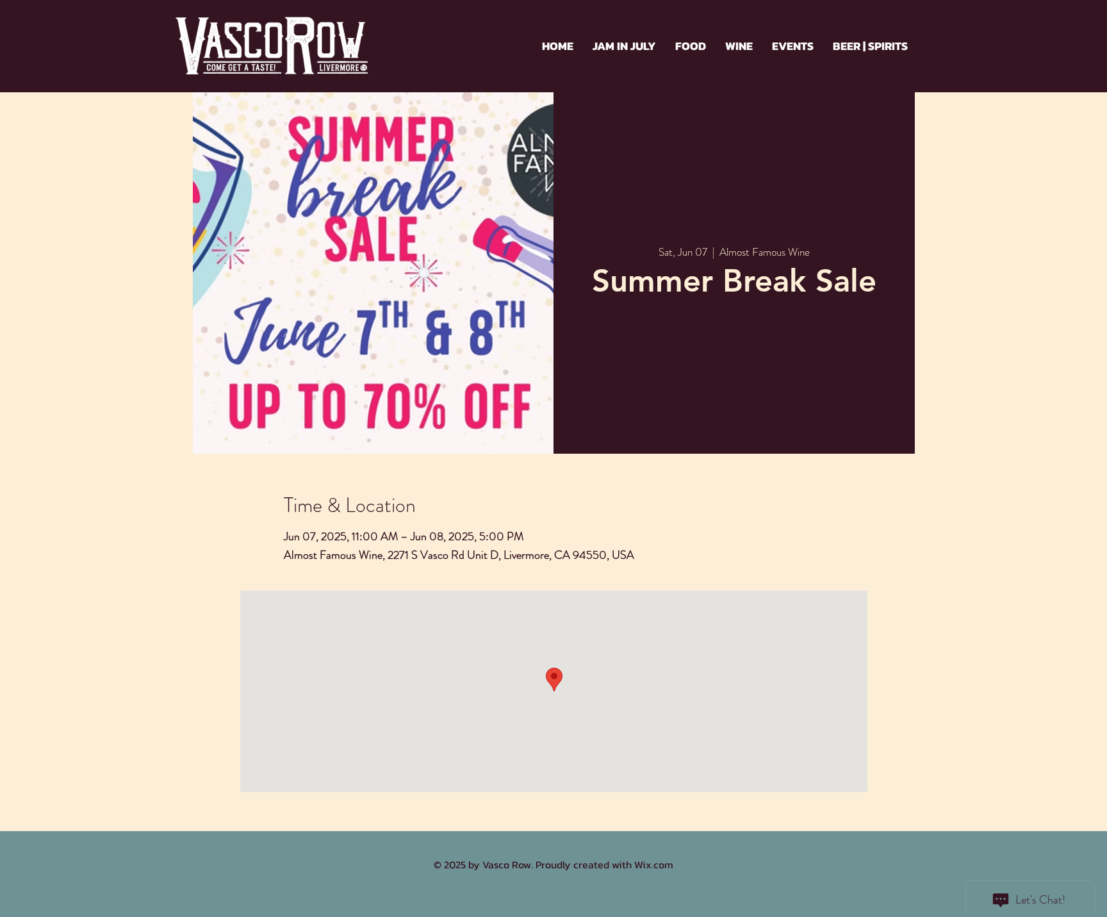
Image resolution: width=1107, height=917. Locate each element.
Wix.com (653, 864)
